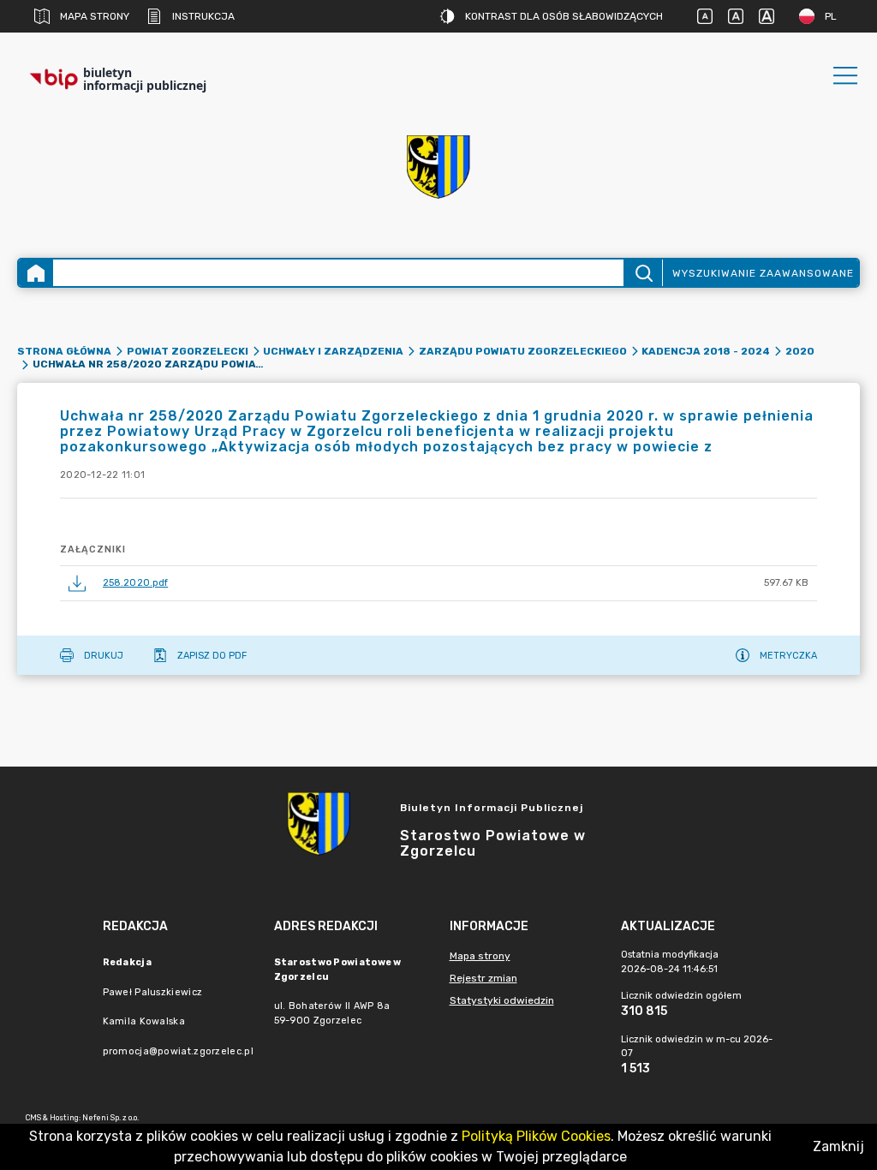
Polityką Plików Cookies (536, 1136)
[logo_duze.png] (438, 167)
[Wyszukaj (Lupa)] (642, 273)
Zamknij (838, 1146)
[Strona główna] (36, 273)
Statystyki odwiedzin (502, 1000)
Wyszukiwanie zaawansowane (763, 273)
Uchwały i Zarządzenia (333, 351)
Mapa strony (94, 16)
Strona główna (64, 351)
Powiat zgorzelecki (187, 351)
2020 (799, 351)
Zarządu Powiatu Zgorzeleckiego (523, 351)
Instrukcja (203, 16)
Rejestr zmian (483, 978)
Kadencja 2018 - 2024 (705, 351)
